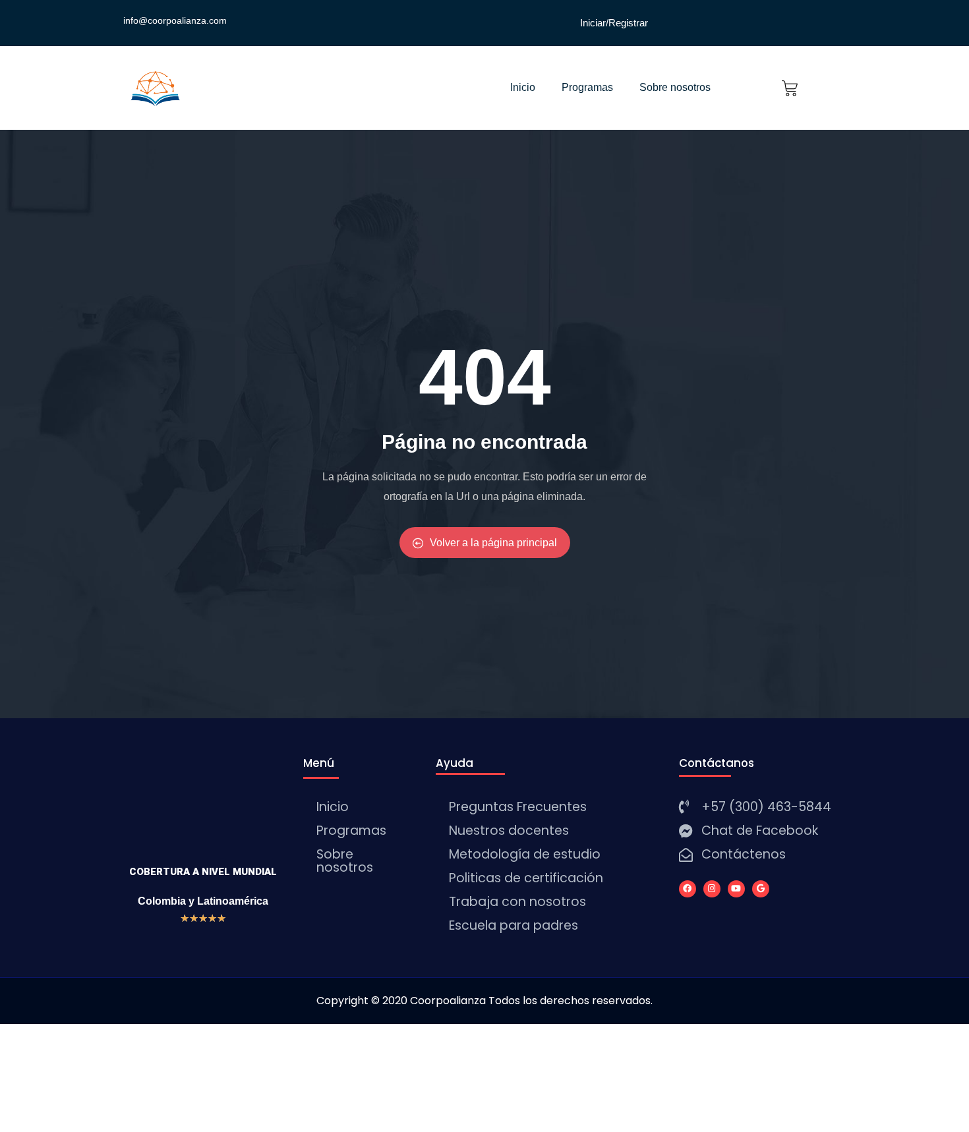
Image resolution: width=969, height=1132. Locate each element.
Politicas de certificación (526, 878)
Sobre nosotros (675, 87)
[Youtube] (736, 888)
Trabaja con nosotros (517, 902)
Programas (587, 87)
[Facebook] (687, 888)
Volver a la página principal (493, 542)
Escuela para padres (513, 925)
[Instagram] (711, 888)
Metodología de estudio (525, 854)
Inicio (522, 87)
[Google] (760, 888)
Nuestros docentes (509, 830)
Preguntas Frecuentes (518, 807)
